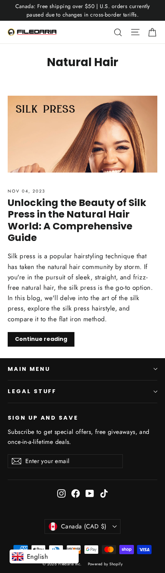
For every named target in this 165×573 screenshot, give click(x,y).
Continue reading (41, 339)
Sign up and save (43, 418)
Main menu (29, 369)
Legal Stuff (32, 391)
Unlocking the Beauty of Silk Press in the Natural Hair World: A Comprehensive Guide (77, 220)
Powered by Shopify (105, 564)
